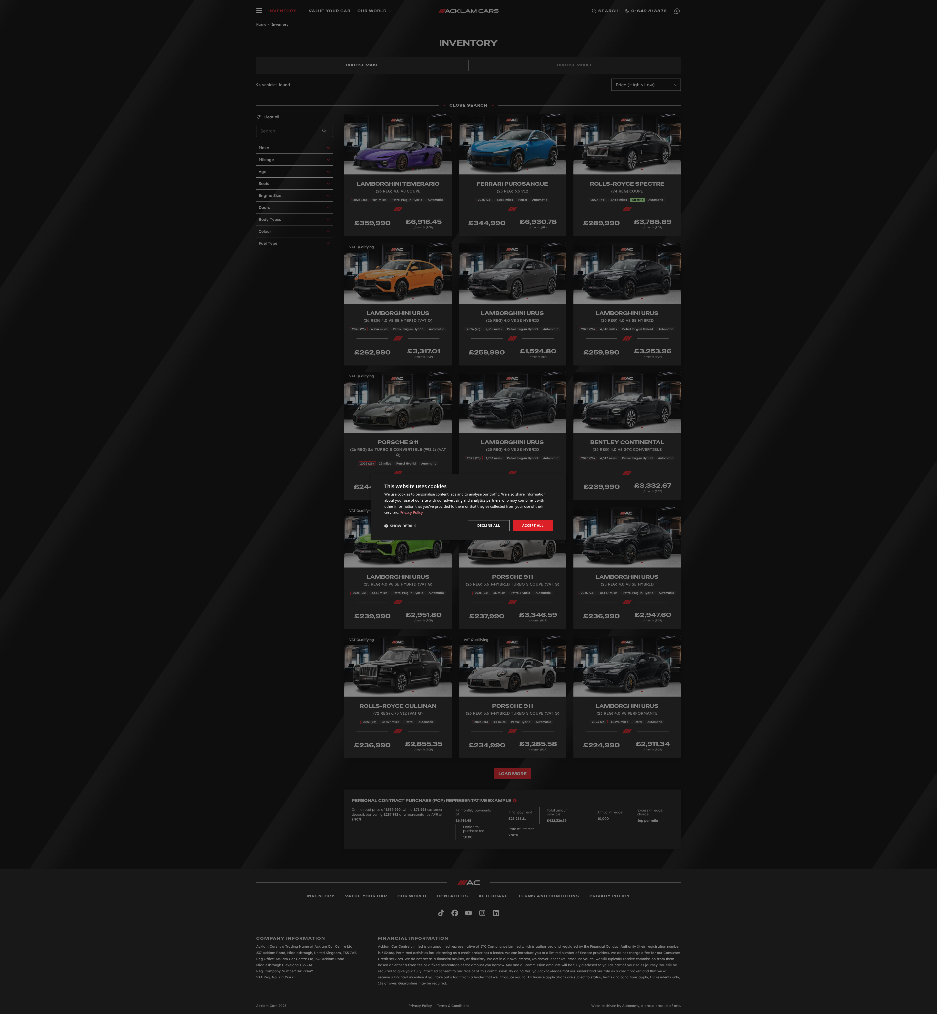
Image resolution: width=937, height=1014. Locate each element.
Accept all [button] (532, 525)
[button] (400, 525)
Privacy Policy (411, 512)
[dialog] (468, 507)
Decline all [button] (488, 525)
